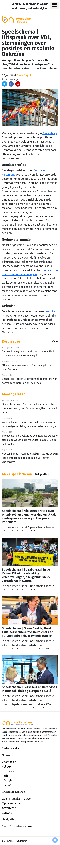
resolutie (50, 311)
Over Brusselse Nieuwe (16, 798)
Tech (5, 775)
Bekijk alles (42, 474)
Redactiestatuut (12, 748)
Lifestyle (7, 780)
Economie (8, 771)
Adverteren (9, 807)
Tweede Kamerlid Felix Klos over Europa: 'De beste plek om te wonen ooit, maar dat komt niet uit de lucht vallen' (30, 439)
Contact (7, 812)
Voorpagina (9, 761)
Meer (55, 341)
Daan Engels (24, 75)
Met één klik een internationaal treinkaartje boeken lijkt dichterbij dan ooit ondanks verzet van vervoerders (30, 457)
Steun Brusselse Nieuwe (17, 826)
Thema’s (7, 785)
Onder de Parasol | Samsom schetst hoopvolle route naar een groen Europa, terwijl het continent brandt (29, 408)
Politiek (6, 766)
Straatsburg (49, 133)
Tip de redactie (11, 803)
